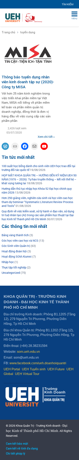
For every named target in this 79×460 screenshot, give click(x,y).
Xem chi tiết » (46, 137)
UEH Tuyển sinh (34, 369)
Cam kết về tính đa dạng (22, 448)
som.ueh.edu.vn (28, 351)
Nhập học (8, 262)
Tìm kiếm (67, 4)
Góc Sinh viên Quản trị (16, 246)
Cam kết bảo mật (17, 443)
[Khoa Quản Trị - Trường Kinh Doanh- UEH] (24, 11)
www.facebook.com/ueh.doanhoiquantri (38, 363)
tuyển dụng (27, 32)
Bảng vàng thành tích (15, 235)
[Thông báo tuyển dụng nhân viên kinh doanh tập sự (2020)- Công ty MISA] (28, 40)
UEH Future (56, 369)
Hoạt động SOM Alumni (17, 256)
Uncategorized (11, 273)
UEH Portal (12, 369)
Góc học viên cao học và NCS (20, 240)
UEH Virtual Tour (27, 374)
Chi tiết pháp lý (15, 453)
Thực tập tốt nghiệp (14, 267)
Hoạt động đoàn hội (14, 251)
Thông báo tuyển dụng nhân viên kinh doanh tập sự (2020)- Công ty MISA (28, 82)
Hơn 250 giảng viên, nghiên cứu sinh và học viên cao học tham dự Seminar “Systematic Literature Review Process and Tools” (37, 202)
